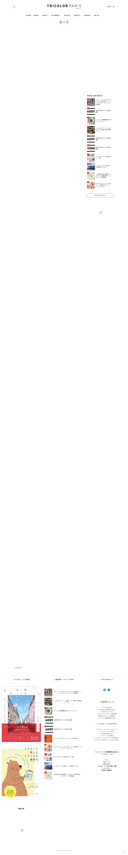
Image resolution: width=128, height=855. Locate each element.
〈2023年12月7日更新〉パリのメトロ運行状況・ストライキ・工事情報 (103, 176)
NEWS (36, 15)
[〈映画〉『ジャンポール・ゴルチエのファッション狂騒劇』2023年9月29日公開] (64, 617)
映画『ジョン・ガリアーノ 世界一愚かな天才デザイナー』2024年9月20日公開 (64, 265)
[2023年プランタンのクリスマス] (64, 437)
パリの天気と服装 (107, 707)
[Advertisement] (100, 62)
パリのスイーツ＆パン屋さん (107, 731)
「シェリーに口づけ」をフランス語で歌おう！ (66, 738)
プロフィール (106, 762)
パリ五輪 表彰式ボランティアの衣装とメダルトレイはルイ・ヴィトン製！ (63, 344)
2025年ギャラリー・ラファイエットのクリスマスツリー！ (28, 70)
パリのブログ (55, 339)
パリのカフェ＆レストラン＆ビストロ (106, 729)
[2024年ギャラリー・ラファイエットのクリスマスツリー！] (29, 194)
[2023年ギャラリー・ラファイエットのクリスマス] (29, 492)
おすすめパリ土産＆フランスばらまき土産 (107, 740)
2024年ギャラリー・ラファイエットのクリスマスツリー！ (28, 213)
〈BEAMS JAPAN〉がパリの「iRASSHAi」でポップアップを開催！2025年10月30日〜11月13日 (63, 87)
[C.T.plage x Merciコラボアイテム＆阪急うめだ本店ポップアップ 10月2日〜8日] (64, 192)
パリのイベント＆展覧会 (106, 735)
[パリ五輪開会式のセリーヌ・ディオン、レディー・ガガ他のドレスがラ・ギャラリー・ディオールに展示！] (29, 326)
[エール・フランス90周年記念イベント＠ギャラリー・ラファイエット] (29, 549)
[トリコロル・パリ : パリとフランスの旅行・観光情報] (64, 7)
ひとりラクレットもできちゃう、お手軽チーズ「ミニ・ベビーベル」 (103, 185)
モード (19, 65)
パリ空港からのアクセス (106, 712)
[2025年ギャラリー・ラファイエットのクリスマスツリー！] (29, 51)
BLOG (96, 15)
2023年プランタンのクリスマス (62, 454)
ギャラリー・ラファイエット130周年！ (28, 293)
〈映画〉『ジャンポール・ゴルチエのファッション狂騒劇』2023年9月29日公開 (64, 647)
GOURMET (55, 15)
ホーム (107, 760)
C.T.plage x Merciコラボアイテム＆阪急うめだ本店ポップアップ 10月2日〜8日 (64, 209)
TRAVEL (67, 15)
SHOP (44, 15)
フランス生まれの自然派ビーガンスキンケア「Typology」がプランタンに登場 (29, 456)
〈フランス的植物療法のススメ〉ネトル (103, 120)
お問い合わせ (106, 764)
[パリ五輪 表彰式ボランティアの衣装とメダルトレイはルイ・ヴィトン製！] (64, 326)
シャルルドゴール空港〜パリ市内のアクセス (103, 166)
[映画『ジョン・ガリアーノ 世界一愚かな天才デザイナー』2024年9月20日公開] (64, 246)
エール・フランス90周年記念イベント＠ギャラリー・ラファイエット (29, 571)
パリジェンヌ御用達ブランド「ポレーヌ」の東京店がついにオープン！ (64, 560)
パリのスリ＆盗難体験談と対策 (106, 718)
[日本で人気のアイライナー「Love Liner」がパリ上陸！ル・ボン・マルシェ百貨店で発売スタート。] (64, 383)
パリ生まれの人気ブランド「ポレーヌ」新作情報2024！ (29, 401)
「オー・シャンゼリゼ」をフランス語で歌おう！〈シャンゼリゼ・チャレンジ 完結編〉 (103, 102)
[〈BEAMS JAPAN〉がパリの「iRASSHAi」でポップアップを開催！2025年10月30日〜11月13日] (64, 59)
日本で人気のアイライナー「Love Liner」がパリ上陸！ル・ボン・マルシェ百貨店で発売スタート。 (63, 402)
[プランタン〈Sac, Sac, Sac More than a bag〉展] (29, 123)
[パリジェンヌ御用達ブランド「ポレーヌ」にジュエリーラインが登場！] (29, 605)
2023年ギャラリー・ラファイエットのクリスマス (28, 511)
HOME (28, 15)
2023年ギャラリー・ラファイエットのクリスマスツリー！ (63, 505)
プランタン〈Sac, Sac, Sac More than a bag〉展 (27, 142)
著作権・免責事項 (107, 770)
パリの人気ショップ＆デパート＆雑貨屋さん (106, 738)
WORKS (87, 15)
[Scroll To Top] (123, 850)
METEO (77, 15)
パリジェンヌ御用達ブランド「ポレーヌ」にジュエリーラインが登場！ (29, 622)
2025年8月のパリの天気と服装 (103, 139)
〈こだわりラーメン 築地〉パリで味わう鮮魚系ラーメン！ (103, 130)
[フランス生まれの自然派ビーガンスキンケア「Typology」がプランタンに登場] (29, 437)
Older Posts (18, 668)
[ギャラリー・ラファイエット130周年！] (29, 261)
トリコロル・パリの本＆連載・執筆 (107, 766)
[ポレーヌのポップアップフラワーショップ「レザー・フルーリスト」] (64, 132)
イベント (15, 137)
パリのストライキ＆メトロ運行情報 (107, 714)
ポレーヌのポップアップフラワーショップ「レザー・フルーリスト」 (64, 160)
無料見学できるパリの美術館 (107, 716)
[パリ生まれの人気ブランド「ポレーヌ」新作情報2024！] (29, 383)
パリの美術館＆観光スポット (107, 733)
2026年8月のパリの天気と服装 (103, 111)
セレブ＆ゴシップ (17, 339)
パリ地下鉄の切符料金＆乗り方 (106, 710)
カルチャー (15, 65)
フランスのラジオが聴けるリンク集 (103, 157)
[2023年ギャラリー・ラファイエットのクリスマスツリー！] (64, 489)
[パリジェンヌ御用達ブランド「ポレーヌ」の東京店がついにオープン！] (64, 543)
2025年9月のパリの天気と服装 (103, 148)
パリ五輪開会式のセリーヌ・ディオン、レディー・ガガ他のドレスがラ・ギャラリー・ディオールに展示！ (28, 345)
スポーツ (50, 339)
